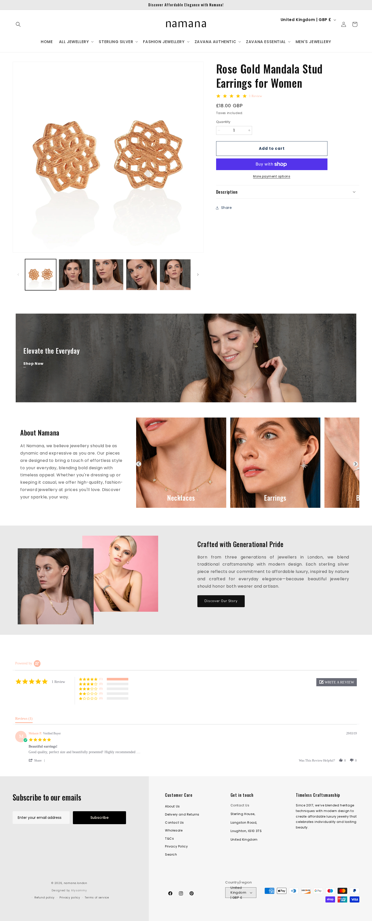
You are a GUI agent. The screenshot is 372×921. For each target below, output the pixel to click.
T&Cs (169, 838)
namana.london (75, 883)
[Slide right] (197, 274)
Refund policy (44, 897)
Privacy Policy (176, 846)
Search (171, 854)
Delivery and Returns (182, 814)
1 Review (255, 96)
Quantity (223, 121)
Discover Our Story (221, 601)
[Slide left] (18, 274)
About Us (172, 806)
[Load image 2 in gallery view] (74, 274)
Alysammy (79, 890)
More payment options (271, 176)
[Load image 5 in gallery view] (175, 274)
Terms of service (97, 897)
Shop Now (33, 363)
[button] (18, 24)
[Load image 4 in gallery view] (141, 274)
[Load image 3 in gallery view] (107, 274)
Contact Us (174, 822)
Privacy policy (69, 897)
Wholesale (173, 830)
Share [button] (226, 207)
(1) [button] (101, 678)
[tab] (24, 719)
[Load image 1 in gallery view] (40, 274)
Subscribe (99, 817)
